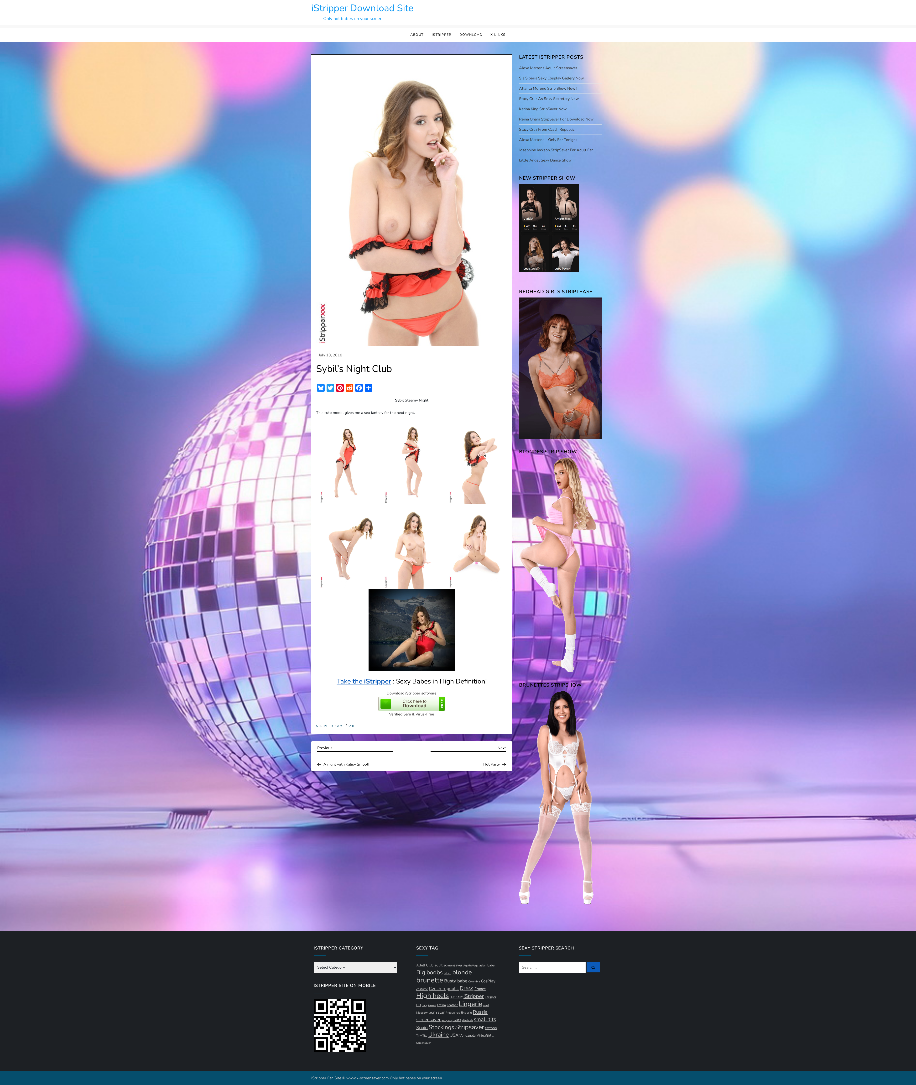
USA (454, 1035)
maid (486, 1005)
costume (422, 989)
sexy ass (447, 1020)
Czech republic (444, 989)
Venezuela (467, 1035)
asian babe (486, 965)
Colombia (474, 981)
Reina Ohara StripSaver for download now (556, 119)
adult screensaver (448, 965)
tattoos (491, 1028)
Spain (422, 1028)
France (480, 988)
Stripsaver (469, 1027)
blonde (462, 972)
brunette (429, 980)
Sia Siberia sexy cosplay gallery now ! (552, 78)
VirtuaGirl (484, 1035)
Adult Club (424, 965)
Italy (424, 1005)
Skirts (457, 1020)
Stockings (441, 1027)
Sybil (353, 726)
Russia (480, 1012)
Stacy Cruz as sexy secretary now (549, 98)
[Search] (593, 967)
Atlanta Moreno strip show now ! (548, 88)
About (417, 34)
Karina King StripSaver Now (543, 109)
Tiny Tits (421, 1036)
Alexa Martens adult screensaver (548, 68)
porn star (437, 1012)
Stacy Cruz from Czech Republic (546, 129)
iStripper (442, 34)
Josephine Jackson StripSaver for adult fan (556, 150)
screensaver (428, 1020)
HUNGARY (456, 997)
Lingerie (470, 1003)
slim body (467, 1020)
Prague (450, 1013)
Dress (467, 988)
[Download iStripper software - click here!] (411, 703)
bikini (447, 973)
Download (470, 34)
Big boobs (429, 972)
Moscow (422, 1013)
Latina (441, 1005)
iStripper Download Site (362, 8)
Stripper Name (330, 726)
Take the (364, 681)
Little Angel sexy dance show (545, 160)
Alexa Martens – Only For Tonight (548, 139)
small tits (485, 1019)
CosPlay (488, 981)
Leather (452, 1005)
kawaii (432, 1005)
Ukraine (438, 1034)
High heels (432, 995)
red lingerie (464, 1013)
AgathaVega (470, 965)
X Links (498, 34)
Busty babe (455, 981)
